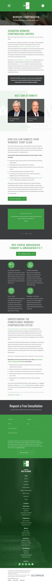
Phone (9, 423)
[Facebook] (22, 564)
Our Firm (26, 481)
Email (28, 423)
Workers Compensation (26, 490)
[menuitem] (9, 580)
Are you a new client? (12, 428)
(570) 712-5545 (16, 78)
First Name (10, 419)
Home (26, 478)
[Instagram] (26, 564)
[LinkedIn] (29, 564)
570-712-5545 (26, 471)
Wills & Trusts (26, 493)
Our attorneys (21, 64)
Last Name (29, 419)
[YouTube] (32, 564)
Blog (26, 499)
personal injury (22, 385)
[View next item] (28, 127)
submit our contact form (27, 78)
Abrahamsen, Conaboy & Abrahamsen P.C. (27, 46)
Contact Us (26, 496)
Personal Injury (26, 487)
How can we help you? (12, 432)
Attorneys (26, 484)
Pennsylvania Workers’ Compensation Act (23, 60)
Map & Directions (26, 515)
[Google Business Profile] (19, 564)
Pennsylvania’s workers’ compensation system (19, 329)
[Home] (26, 5)
